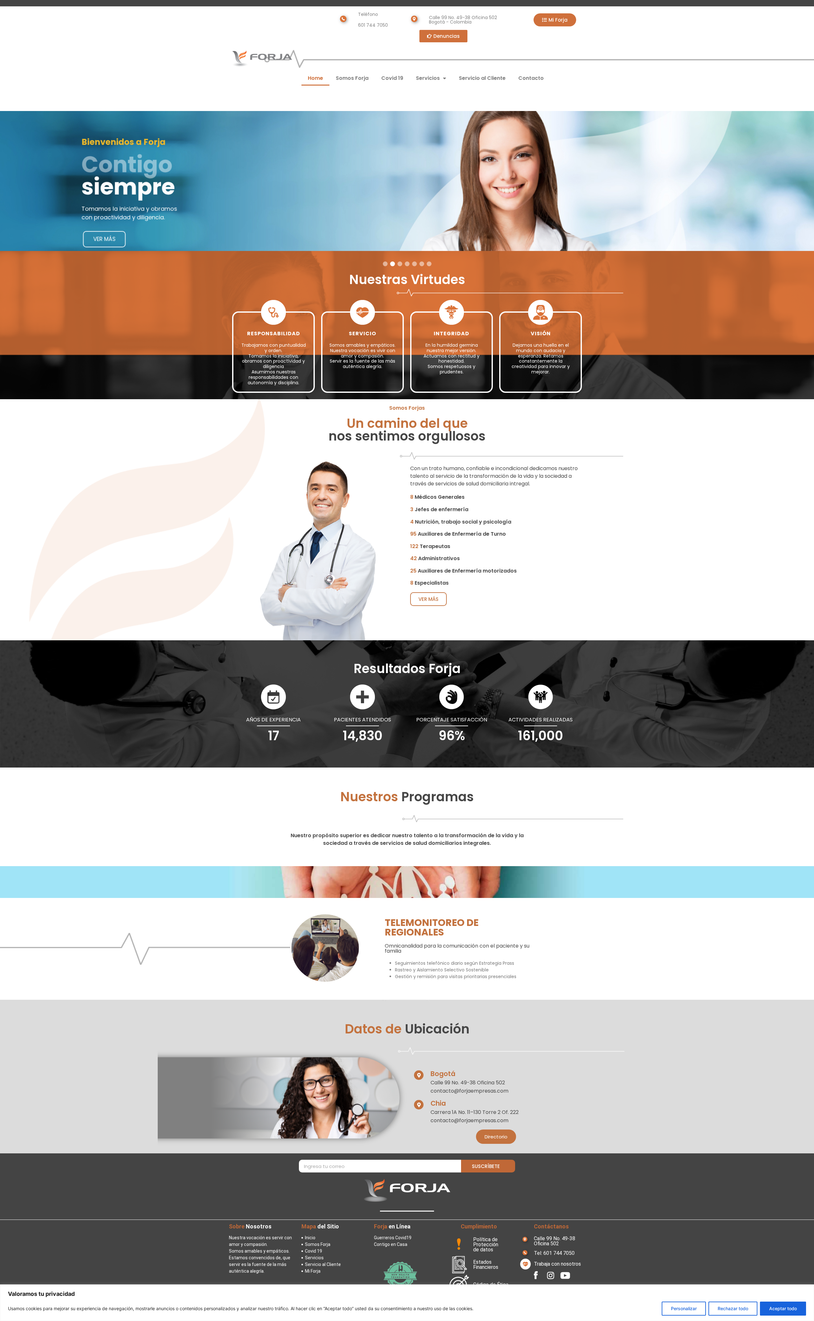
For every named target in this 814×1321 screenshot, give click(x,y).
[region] (407, 1302)
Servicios (428, 78)
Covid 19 (392, 78)
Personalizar (684, 1308)
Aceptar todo (783, 1308)
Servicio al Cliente (482, 78)
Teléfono (368, 14)
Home (315, 78)
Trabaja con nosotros (557, 1264)
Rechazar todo (733, 1308)
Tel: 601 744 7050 (554, 1253)
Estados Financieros (485, 1264)
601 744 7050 (373, 25)
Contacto (531, 78)
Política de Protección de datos (485, 1244)
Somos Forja (352, 78)
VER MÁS (104, 239)
